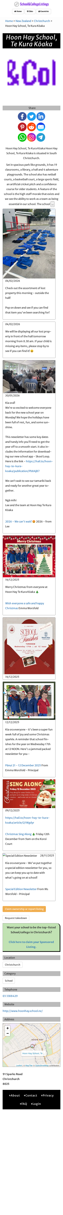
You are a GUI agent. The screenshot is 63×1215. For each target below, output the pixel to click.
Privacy (48, 1095)
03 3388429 (10, 996)
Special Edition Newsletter (21, 889)
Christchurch (42, 21)
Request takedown (16, 918)
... (52, 204)
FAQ (24, 1104)
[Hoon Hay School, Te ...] (32, 1046)
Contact (31, 1095)
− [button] (7, 1033)
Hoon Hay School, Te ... (33, 1053)
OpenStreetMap (42, 1065)
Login (37, 1104)
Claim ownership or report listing (24, 909)
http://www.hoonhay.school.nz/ (23, 1011)
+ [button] (7, 1028)
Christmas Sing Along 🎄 (20, 834)
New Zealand (23, 21)
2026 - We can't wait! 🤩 (20, 521)
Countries (44, 11)
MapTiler (29, 1065)
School (9, 980)
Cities (30, 11)
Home (19, 11)
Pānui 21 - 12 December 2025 (23, 765)
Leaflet (19, 1065)
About (15, 1095)
